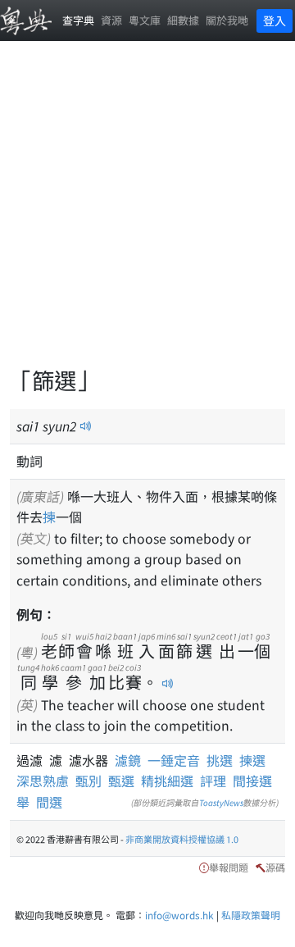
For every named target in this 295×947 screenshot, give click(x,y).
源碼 (275, 867)
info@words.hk (179, 915)
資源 (111, 20)
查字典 (78, 20)
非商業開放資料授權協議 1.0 (181, 838)
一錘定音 (174, 760)
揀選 (252, 760)
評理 (213, 780)
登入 (274, 20)
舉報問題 (228, 867)
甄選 (121, 780)
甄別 (88, 780)
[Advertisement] (147, 213)
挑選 (219, 760)
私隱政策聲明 (250, 915)
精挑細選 (167, 780)
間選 (49, 802)
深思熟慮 (42, 780)
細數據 (183, 20)
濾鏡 (131, 760)
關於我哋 (227, 20)
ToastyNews (221, 802)
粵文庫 (145, 20)
